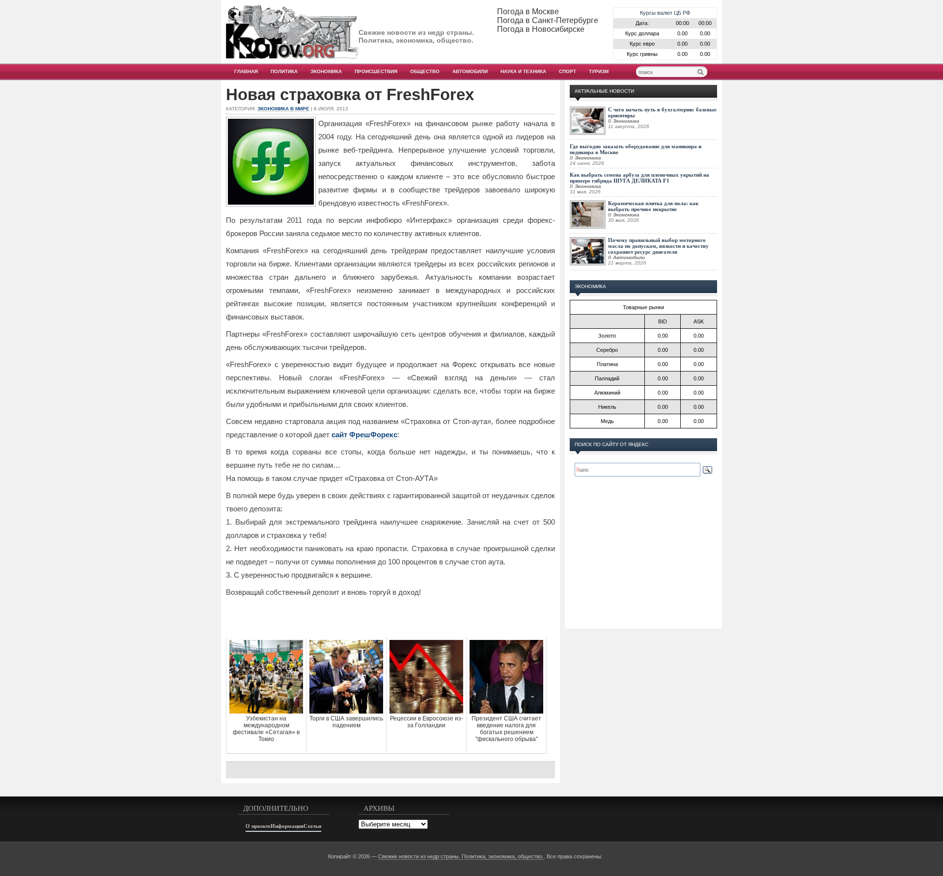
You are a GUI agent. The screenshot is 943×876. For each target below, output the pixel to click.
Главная (246, 71)
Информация (287, 826)
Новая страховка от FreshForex (350, 94)
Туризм (599, 71)
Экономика (326, 71)
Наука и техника (523, 71)
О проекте (258, 826)
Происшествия (376, 71)
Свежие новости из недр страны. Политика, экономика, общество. (461, 856)
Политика (284, 71)
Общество (425, 71)
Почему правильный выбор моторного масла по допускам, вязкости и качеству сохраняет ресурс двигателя (658, 246)
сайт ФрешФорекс (364, 434)
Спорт (567, 71)
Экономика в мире (283, 108)
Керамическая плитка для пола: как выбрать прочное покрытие (653, 206)
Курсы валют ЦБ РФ (665, 13)
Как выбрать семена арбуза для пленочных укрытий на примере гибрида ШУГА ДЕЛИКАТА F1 (639, 178)
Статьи (312, 826)
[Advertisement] (390, 617)
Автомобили (470, 71)
